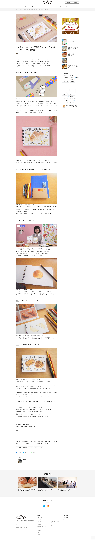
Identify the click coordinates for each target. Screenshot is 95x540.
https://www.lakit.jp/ (20, 432)
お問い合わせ (18, 524)
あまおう (64, 94)
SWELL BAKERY (70, 83)
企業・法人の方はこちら (20, 525)
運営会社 (64, 526)
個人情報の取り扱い (66, 521)
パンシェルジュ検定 (63, 6)
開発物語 (39, 530)
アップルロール (72, 92)
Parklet (72, 77)
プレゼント (41, 447)
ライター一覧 (52, 527)
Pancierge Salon (66, 77)
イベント (76, 100)
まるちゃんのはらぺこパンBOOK (27, 110)
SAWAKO (72, 81)
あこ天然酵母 (65, 92)
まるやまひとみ (52, 110)
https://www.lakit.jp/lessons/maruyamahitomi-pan (25, 426)
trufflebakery (75, 85)
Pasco (77, 77)
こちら (47, 443)
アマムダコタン (71, 94)
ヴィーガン (65, 102)
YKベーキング (65, 87)
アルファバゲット (71, 96)
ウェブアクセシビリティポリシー (68, 524)
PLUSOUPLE (65, 79)
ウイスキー (71, 102)
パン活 (31, 6)
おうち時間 (25, 447)
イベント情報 (40, 517)
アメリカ (64, 96)
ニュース (39, 519)
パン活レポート (40, 6)
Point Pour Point (72, 79)
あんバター (65, 100)
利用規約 (64, 519)
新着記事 (39, 524)
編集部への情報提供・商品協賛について (23, 527)
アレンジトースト (72, 98)
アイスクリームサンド (73, 87)
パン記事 (24, 6)
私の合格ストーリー (54, 525)
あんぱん (70, 100)
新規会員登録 (75, 2)
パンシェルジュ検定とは (55, 522)
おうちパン (19, 447)
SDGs (64, 83)
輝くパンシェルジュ (41, 528)
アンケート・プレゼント (51, 6)
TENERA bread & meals (67, 85)
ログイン (68, 2)
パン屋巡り (30, 447)
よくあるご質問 (65, 517)
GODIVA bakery (71, 75)
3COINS (64, 75)
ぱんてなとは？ (77, 0)
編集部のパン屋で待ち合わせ (42, 526)
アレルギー (65, 98)
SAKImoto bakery (66, 81)
